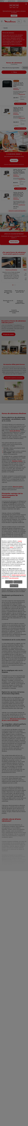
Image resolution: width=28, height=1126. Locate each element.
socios (20, 541)
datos (11, 547)
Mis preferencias (18, 582)
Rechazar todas (14, 585)
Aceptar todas (9, 582)
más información (14, 578)
